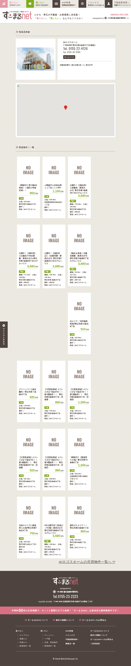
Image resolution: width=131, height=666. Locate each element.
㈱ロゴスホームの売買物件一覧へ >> (87, 561)
